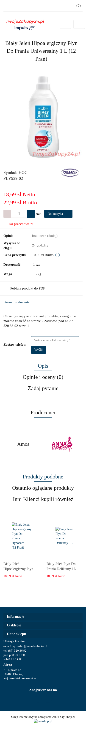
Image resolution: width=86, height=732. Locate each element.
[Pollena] (70, 172)
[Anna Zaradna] (63, 444)
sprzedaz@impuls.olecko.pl (30, 646)
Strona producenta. (17, 302)
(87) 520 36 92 (17, 650)
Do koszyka (56, 214)
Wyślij (38, 349)
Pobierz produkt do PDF (27, 288)
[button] (43, 616)
